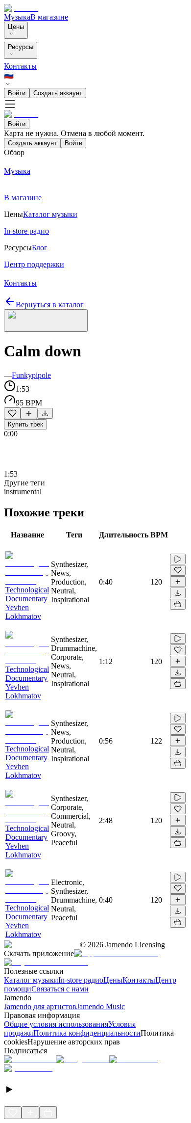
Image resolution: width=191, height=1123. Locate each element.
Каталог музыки (31, 980)
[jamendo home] (21, 8)
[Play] (46, 320)
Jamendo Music (100, 1006)
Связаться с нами (60, 989)
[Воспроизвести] (178, 559)
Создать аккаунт (57, 93)
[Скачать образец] (45, 413)
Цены (16, 26)
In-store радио (80, 980)
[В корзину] (178, 604)
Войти (16, 93)
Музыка (17, 17)
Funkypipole (31, 375)
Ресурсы (20, 47)
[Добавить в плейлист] (29, 413)
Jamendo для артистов (40, 1006)
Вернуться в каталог (50, 304)
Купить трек (25, 424)
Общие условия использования (56, 1024)
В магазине (49, 17)
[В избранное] (12, 413)
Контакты (20, 66)
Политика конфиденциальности (87, 1033)
